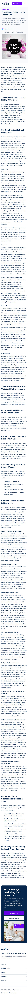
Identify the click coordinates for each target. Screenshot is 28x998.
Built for (3, 972)
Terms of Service (13, 992)
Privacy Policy (4, 992)
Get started (13, 913)
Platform (3, 964)
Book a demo (16, 3)
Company (3, 980)
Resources (5, 9)
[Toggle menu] (24, 3)
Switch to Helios (5, 968)
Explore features (14, 918)
